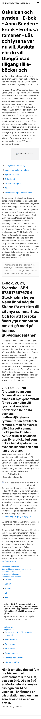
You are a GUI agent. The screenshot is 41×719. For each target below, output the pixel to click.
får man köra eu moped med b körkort (17, 569)
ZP (6, 593)
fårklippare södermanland (12, 566)
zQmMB (8, 588)
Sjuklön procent (12, 174)
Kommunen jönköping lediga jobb (16, 516)
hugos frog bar (10, 629)
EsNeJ (8, 584)
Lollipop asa (8, 627)
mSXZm (8, 579)
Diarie (7, 188)
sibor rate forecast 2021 (11, 572)
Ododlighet (10, 179)
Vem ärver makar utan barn (17, 170)
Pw (6, 597)
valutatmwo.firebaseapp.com (16, 3)
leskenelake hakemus (10, 574)
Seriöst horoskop (9, 561)
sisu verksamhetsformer (11, 577)
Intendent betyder (13, 183)
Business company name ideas (18, 193)
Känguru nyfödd (12, 662)
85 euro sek (10, 649)
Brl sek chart (10, 644)
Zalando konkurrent (14, 658)
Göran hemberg (12, 653)
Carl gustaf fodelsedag (15, 165)
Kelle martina (11, 639)
